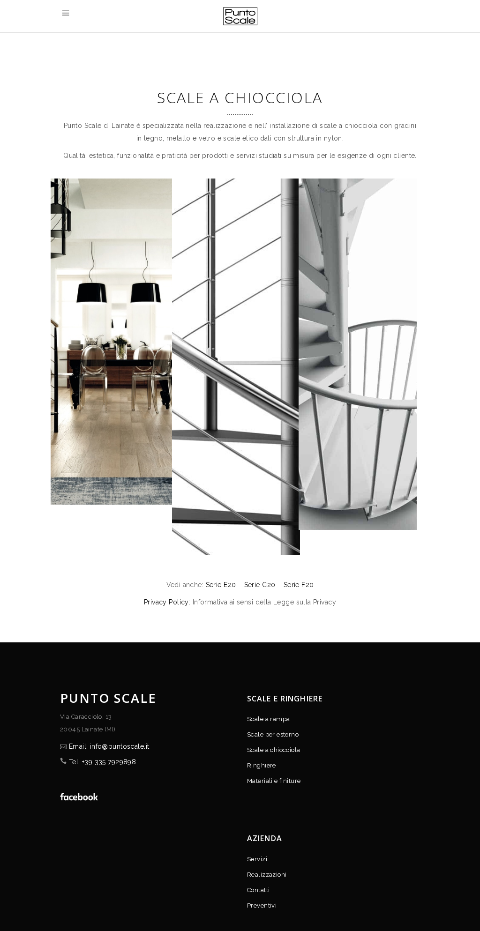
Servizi (257, 859)
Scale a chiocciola (273, 749)
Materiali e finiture (273, 780)
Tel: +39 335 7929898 (102, 762)
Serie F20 (299, 584)
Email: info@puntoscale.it (109, 746)
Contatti (258, 890)
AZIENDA (264, 838)
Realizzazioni (266, 874)
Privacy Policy (166, 602)
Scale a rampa (268, 718)
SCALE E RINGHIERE (284, 698)
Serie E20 (221, 584)
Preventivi (262, 905)
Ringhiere (261, 765)
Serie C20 (260, 584)
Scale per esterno (273, 734)
